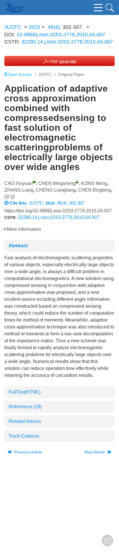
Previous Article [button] (28, 452)
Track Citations (24, 436)
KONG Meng (94, 183)
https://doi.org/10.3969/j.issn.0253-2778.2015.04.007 (58, 210)
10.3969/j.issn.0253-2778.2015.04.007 (60, 34)
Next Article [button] (94, 452)
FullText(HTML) (24, 392)
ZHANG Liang (19, 190)
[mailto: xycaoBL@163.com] (34, 181)
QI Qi (9, 196)
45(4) (54, 27)
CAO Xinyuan (18, 183)
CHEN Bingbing (94, 190)
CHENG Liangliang (56, 190)
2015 (34, 27)
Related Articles (25, 421)
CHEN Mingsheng (57, 183)
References (25, 406)
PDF (62, 61)
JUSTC (12, 27)
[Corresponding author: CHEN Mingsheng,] (77, 181)
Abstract (18, 245)
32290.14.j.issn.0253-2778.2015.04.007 (67, 42)
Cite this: (19, 203)
